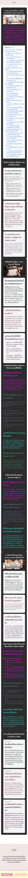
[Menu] (2, 2)
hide (12, 47)
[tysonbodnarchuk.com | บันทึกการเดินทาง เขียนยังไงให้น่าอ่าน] (14, 2)
